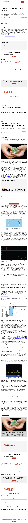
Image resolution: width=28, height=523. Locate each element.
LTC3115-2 (15, 211)
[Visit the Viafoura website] (25, 480)
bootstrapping (9, 176)
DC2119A (3, 211)
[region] (14, 77)
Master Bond (3, 100)
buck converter (21, 298)
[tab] (3, 75)
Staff (1, 17)
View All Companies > (14, 503)
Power (2, 121)
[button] (1, 1)
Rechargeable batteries (4, 296)
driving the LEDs (16, 172)
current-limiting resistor (6, 198)
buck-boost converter (20, 175)
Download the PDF (5, 415)
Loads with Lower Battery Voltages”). (9, 339)
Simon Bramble (6, 444)
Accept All (14, 521)
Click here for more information (10, 36)
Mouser (16, 500)
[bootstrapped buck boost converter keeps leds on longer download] (14, 424)
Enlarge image (4, 23)
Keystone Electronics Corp (5, 500)
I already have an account (14, 84)
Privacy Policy (24, 519)
